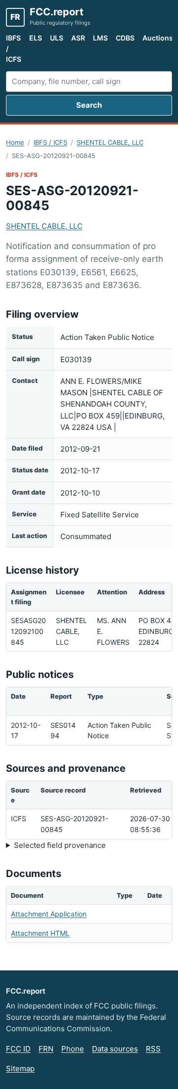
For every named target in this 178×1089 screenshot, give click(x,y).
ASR (78, 38)
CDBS (125, 38)
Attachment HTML (40, 933)
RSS (153, 1048)
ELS (35, 38)
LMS (100, 38)
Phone (72, 1048)
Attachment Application (49, 914)
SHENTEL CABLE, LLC (110, 142)
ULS (56, 38)
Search (89, 105)
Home (15, 142)
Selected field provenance (60, 845)
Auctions (157, 38)
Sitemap (20, 1068)
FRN (46, 1048)
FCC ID (18, 1048)
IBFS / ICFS (13, 48)
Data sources (115, 1048)
